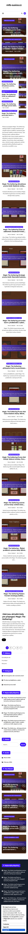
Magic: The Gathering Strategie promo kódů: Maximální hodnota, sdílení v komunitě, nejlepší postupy (14, 278)
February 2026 (8, 762)
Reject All (5, 927)
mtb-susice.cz (14, 5)
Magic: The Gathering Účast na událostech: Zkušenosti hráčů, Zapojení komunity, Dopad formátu (13, 49)
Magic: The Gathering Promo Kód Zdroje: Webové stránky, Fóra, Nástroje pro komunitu (14, 459)
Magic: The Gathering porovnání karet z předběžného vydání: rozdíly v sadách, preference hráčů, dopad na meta (14, 323)
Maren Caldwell (9, 32)
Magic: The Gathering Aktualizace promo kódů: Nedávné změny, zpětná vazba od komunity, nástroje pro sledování (14, 187)
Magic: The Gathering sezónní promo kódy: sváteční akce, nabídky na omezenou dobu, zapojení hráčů (14, 505)
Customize (6, 924)
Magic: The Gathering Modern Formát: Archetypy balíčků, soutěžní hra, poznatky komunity (14, 596)
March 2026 (7, 757)
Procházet (4, 660)
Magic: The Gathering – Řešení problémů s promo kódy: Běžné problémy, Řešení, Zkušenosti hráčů (14, 551)
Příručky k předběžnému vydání (9, 110)
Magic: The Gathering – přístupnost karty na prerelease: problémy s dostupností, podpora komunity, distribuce (14, 369)
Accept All (6, 930)
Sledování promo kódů (9, 20)
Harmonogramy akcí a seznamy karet (12, 39)
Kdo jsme (4, 663)
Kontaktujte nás (6, 657)
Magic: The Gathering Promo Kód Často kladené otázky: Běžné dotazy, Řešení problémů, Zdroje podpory (14, 414)
